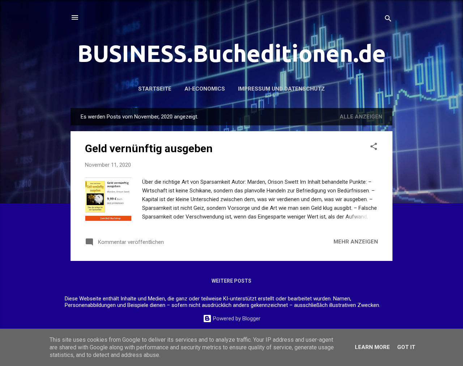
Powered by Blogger (236, 318)
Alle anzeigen (361, 116)
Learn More (372, 347)
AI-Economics (204, 89)
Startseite (154, 89)
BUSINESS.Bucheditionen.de (231, 53)
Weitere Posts (231, 281)
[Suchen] (388, 20)
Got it (406, 347)
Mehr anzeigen (356, 241)
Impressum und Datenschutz (281, 89)
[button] (373, 147)
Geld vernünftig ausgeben (149, 148)
